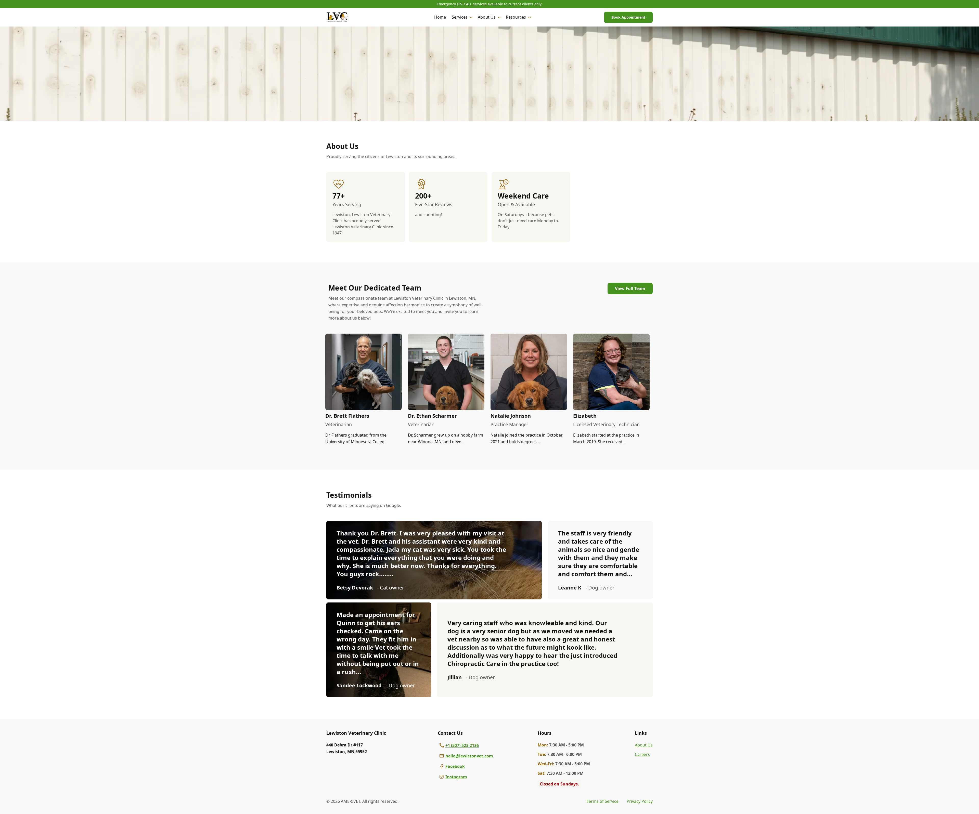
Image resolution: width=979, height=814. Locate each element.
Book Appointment (628, 17)
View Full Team (630, 288)
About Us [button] (487, 17)
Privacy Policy (640, 801)
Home (440, 17)
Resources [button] (516, 17)
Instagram (456, 777)
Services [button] (460, 17)
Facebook (455, 766)
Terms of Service (603, 801)
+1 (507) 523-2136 (462, 745)
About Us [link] (644, 745)
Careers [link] (642, 754)
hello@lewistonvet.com (469, 756)
